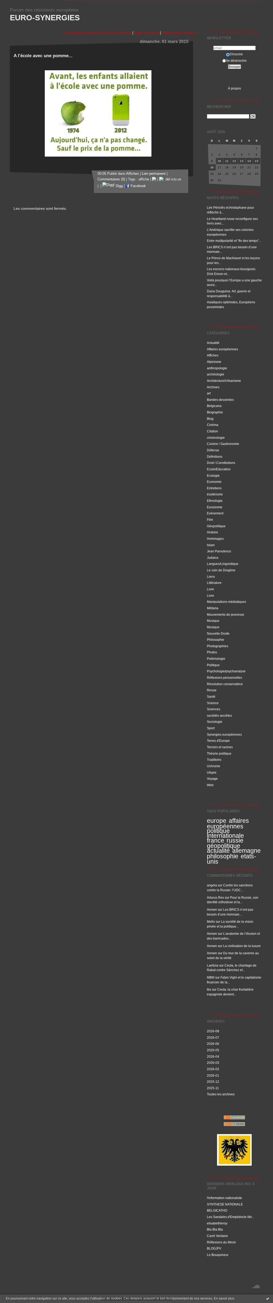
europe (216, 820)
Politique (213, 665)
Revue (211, 690)
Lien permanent (154, 174)
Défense (213, 450)
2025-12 (213, 1081)
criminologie (216, 437)
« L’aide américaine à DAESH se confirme (96, 32)
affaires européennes (228, 823)
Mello (211, 921)
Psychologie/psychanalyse (226, 671)
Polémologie (216, 658)
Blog (210, 418)
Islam (211, 545)
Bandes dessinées (220, 399)
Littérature (214, 582)
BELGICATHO (217, 1210)
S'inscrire (236, 54)
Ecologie (213, 475)
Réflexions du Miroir (221, 1242)
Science (213, 703)
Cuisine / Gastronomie (223, 443)
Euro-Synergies (45, 17)
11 (226, 161)
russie (235, 840)
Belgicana (214, 406)
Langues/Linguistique (222, 563)
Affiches (212, 355)
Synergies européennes (224, 734)
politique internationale (225, 833)
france (215, 840)
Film (210, 519)
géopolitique (223, 845)
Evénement (215, 513)
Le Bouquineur (217, 1255)
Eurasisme (214, 507)
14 (249, 161)
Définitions (214, 456)
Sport (211, 728)
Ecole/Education (219, 469)
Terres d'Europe (218, 740)
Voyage (212, 778)
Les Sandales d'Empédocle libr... (230, 1217)
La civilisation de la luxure (242, 946)
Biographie (215, 412)
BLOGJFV (214, 1248)
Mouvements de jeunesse (225, 614)
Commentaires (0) (111, 179)
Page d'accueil (146, 32)
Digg (119, 186)
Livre (210, 589)
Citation (212, 431)
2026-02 (213, 1069)
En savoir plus (224, 1298)
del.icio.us (172, 179)
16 (212, 167)
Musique (213, 620)
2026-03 (213, 1062)
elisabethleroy (217, 1223)
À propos (234, 88)
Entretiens (214, 488)
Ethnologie (215, 500)
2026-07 (213, 1037)
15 (256, 161)
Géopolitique (216, 526)
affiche (144, 179)
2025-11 (213, 1088)
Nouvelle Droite (218, 633)
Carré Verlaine (217, 1236)
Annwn (212, 909)
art (209, 393)
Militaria (212, 608)
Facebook (138, 186)
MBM (210, 977)
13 (241, 161)
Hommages (215, 538)
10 (219, 161)
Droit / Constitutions (221, 462)
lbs (209, 989)
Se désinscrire (236, 60)
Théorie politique (219, 753)
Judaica (212, 557)
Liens (211, 576)
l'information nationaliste (224, 1198)
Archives (213, 387)
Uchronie (213, 766)
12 (234, 161)
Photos (212, 652)
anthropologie (217, 368)
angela (212, 885)
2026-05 (213, 1050)
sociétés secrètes (219, 715)
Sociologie (214, 721)
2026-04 (213, 1056)
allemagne (246, 850)
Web (210, 785)
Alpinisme (214, 361)
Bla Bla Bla (215, 1229)
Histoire (212, 532)
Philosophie (215, 639)
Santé (211, 696)
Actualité (213, 342)
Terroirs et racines (220, 747)
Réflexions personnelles (224, 677)
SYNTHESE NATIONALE (225, 1204)
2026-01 (213, 1075)
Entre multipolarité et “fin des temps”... (234, 240)
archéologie (215, 374)
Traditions (214, 759)
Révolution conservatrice (225, 684)
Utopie (211, 772)
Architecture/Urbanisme (224, 380)
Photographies (217, 646)
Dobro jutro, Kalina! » (180, 32)
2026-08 (213, 1031)
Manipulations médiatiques (226, 601)
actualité (218, 850)
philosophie (222, 856)
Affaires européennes (222, 349)
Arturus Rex (215, 897)
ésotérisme (215, 494)
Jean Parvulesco (219, 551)
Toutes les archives (221, 1094)
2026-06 (213, 1043)
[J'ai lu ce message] (268, 1298)
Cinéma (212, 424)
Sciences (213, 709)
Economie (214, 481)
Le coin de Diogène (221, 570)
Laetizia (212, 965)
